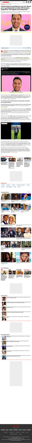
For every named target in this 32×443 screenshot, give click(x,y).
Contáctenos (18, 432)
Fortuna (20, 429)
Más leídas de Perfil (5, 334)
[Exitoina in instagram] (26, 2)
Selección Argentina (9, 186)
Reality (15, 186)
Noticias (11, 429)
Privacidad (22, 432)
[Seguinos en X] (30, 2)
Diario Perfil (3, 429)
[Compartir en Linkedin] (28, 48)
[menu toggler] (1, 2)
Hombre (24, 429)
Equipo (27, 432)
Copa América (5, 106)
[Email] (30, 48)
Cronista (19, 186)
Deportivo (3, 186)
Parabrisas (28, 429)
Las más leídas (4, 295)
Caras (7, 429)
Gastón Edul (5, 50)
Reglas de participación (14, 434)
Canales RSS (6, 432)
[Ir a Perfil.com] (29, 0)
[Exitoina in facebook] (28, 2)
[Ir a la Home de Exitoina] (6, 2)
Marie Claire (15, 429)
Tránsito (20, 434)
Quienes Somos (11, 432)
